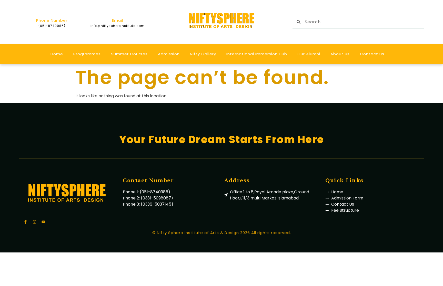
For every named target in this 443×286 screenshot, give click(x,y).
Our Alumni (308, 54)
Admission (169, 54)
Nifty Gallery (203, 54)
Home (57, 54)
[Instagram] (34, 222)
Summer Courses (129, 54)
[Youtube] (43, 222)
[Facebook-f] (25, 222)
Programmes (87, 54)
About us (340, 54)
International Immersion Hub (256, 54)
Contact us (372, 54)
